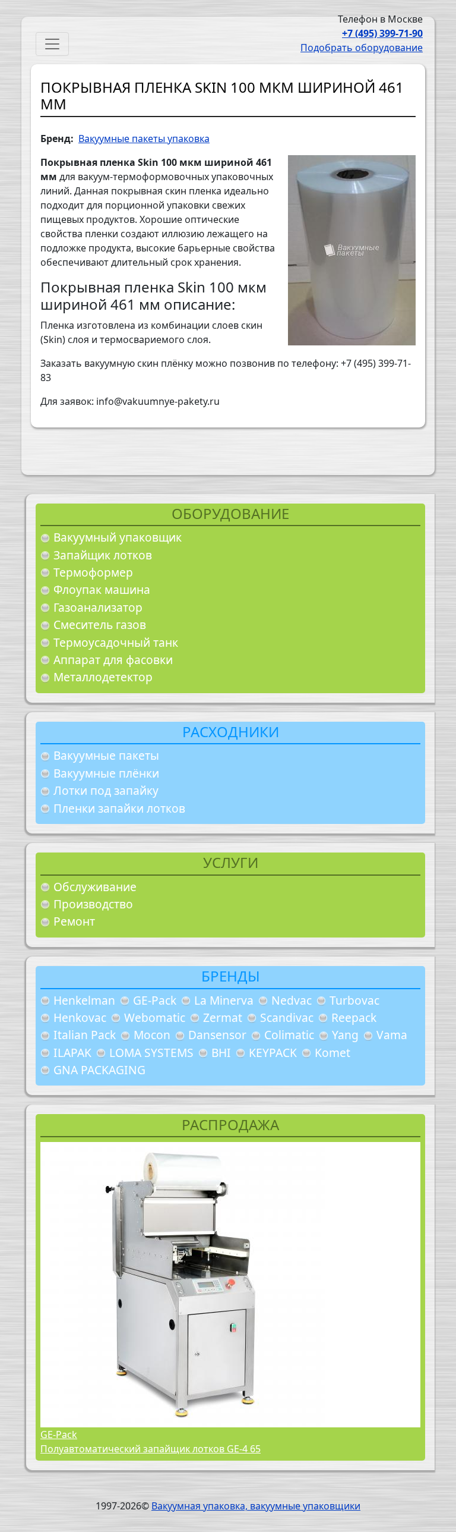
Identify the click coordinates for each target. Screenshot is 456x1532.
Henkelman (84, 1000)
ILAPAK (72, 1052)
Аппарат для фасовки (113, 659)
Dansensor (217, 1034)
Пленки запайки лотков (119, 808)
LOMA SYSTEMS (151, 1052)
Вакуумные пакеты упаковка (144, 138)
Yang (345, 1034)
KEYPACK (273, 1052)
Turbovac (354, 1000)
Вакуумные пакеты (106, 755)
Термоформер (93, 572)
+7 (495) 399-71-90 (382, 33)
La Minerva (224, 1000)
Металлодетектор (103, 677)
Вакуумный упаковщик (117, 537)
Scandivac (287, 1017)
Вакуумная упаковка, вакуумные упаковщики (255, 1505)
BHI (221, 1052)
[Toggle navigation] (52, 44)
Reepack (353, 1017)
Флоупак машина (101, 589)
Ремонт (74, 921)
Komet (332, 1052)
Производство (93, 904)
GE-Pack (154, 1000)
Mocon (152, 1034)
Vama (391, 1034)
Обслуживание (95, 886)
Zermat (222, 1017)
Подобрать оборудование (361, 47)
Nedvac (291, 1000)
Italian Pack (84, 1034)
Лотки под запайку (106, 790)
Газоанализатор (97, 607)
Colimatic (289, 1034)
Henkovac (79, 1017)
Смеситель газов (99, 624)
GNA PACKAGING (99, 1070)
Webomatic (154, 1017)
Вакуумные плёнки (106, 773)
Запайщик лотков (102, 555)
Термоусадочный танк (115, 642)
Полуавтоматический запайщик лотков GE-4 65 (150, 1448)
